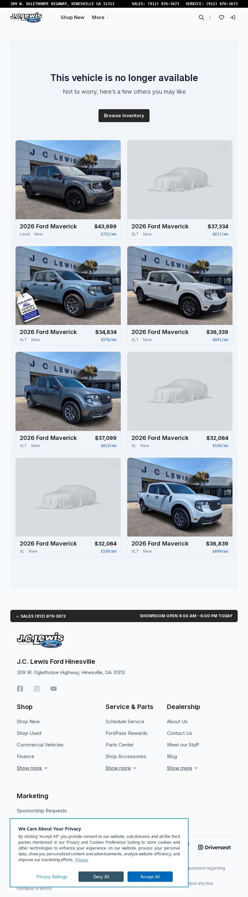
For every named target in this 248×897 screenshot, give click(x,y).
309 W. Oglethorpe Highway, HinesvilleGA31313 (62, 4)
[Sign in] (232, 17)
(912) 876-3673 (163, 4)
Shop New (28, 721)
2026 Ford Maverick (48, 226)
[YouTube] (53, 688)
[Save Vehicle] (114, 146)
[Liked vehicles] (221, 17)
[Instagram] (37, 688)
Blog (172, 756)
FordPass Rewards (127, 733)
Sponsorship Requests (42, 811)
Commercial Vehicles (40, 745)
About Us (177, 721)
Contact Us (179, 733)
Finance (25, 756)
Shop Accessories (126, 756)
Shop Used (29, 733)
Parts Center (120, 745)
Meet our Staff (183, 745)
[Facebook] (20, 688)
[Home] (26, 17)
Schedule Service (125, 721)
